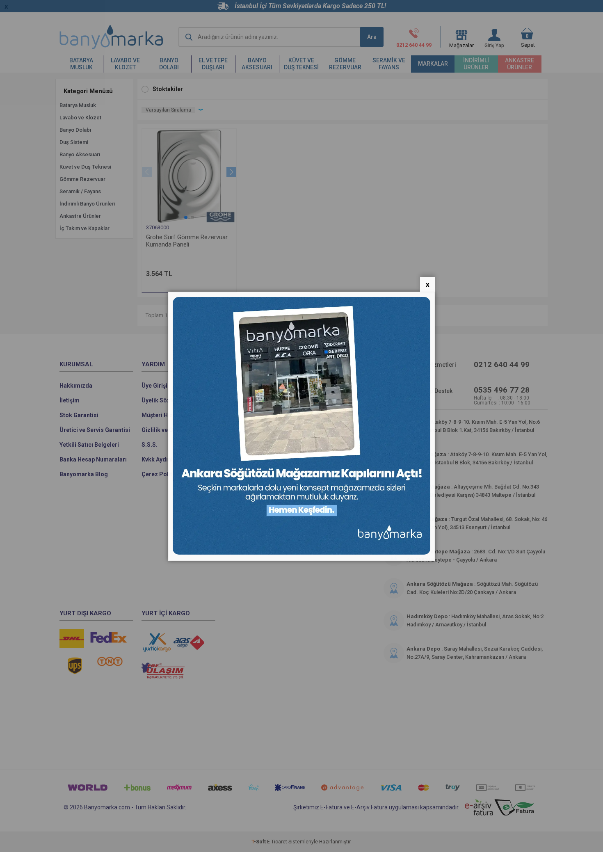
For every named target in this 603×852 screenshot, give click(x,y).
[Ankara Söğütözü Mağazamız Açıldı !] (301, 553)
